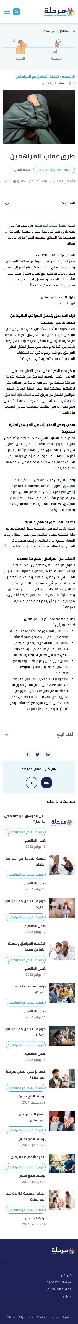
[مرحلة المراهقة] (59, 11)
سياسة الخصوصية (59, 1282)
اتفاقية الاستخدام (59, 1289)
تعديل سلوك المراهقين (50, 225)
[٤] (4, 545)
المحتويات (68, 203)
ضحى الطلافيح (35, 841)
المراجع (65, 733)
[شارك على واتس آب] (48, 754)
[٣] (55, 466)
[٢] (20, 357)
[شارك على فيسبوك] (28, 754)
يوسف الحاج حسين (32, 1096)
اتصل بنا (66, 1296)
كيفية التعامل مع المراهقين (54, 169)
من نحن (66, 1275)
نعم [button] (47, 783)
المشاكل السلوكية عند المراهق (45, 483)
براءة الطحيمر (35, 1218)
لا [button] (32, 783)
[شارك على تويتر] (38, 754)
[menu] (7, 11)
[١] (31, 284)
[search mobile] (16, 11)
